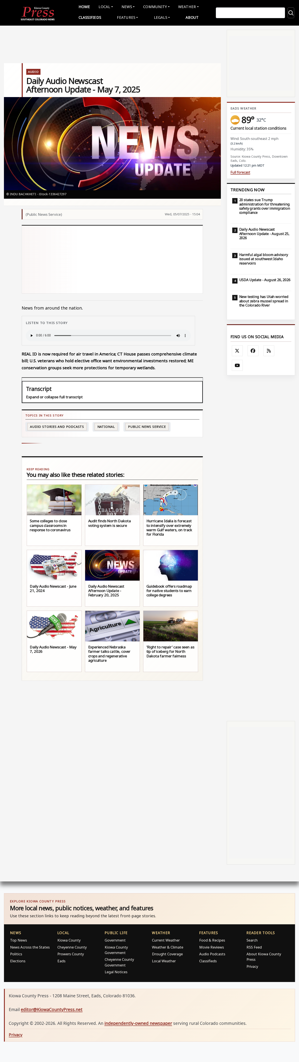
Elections (17, 960)
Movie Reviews (211, 947)
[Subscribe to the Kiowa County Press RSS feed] (268, 350)
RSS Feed (254, 947)
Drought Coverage (167, 953)
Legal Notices (116, 971)
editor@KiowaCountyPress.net (52, 1009)
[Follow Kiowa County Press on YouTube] (237, 365)
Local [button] (104, 6)
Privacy (252, 966)
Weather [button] (187, 6)
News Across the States (30, 947)
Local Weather (164, 960)
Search (252, 940)
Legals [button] (160, 17)
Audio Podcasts (212, 953)
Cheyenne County (72, 947)
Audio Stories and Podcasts (57, 427)
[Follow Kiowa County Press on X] (237, 350)
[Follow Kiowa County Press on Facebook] (253, 350)
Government (115, 940)
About (192, 17)
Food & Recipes (212, 940)
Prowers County (70, 953)
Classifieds (90, 17)
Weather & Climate (167, 947)
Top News (18, 940)
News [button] (126, 6)
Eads (61, 960)
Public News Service (147, 427)
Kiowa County (69, 940)
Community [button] (155, 6)
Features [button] (126, 17)
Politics (16, 953)
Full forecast (240, 172)
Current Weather (166, 940)
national (106, 427)
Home (84, 6)
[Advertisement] (130, 259)
